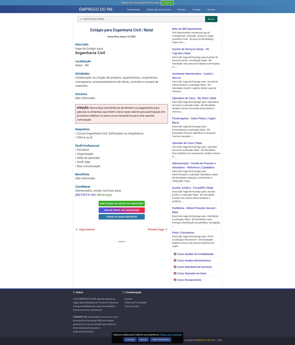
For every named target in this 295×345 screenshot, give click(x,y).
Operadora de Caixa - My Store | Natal (194, 98)
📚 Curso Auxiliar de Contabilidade (193, 254)
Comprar (167, 2)
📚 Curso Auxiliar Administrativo (192, 260)
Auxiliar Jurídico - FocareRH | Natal (192, 187)
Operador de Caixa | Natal (187, 143)
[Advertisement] (122, 264)
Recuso (143, 340)
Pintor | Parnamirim (183, 232)
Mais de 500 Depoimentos (187, 28)
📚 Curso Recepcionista (187, 279)
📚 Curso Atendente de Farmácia (192, 266)
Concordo (130, 340)
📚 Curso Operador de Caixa (189, 273)
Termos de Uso (132, 306)
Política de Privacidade (135, 302)
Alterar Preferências (160, 340)
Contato (128, 299)
